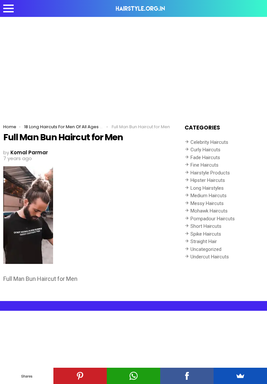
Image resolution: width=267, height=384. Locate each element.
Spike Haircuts (205, 234)
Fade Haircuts (205, 157)
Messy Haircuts (207, 203)
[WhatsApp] (133, 376)
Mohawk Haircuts (209, 211)
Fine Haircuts (204, 165)
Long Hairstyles (207, 188)
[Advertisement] (133, 65)
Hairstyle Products (210, 173)
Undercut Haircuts (209, 257)
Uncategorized (205, 249)
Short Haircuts (205, 226)
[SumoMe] (240, 376)
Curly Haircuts (205, 150)
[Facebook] (187, 376)
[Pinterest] (80, 376)
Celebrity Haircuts (209, 142)
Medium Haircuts (208, 196)
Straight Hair (203, 241)
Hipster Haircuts (207, 180)
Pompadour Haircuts (212, 219)
